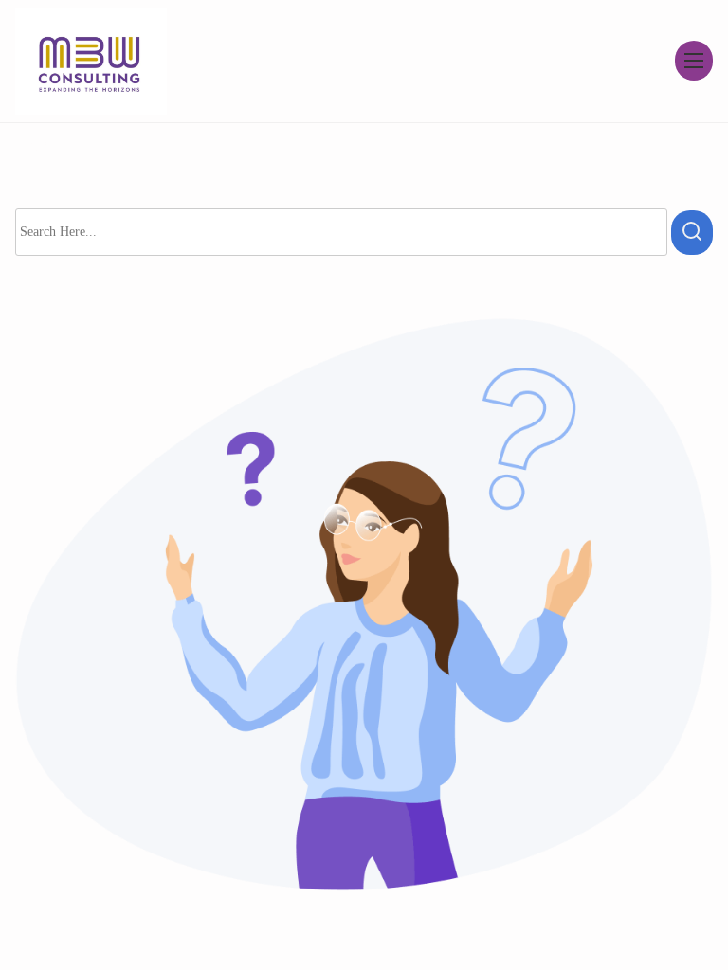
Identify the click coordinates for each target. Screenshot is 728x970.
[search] (692, 232)
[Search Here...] (341, 232)
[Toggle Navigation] (694, 61)
